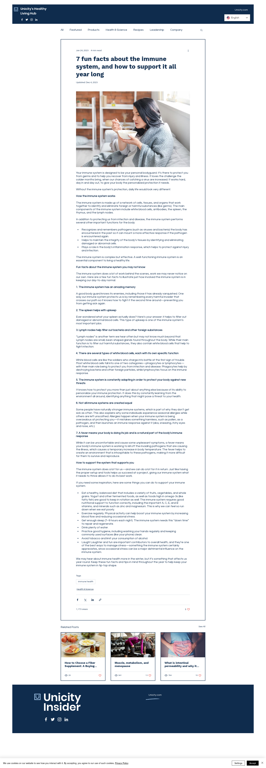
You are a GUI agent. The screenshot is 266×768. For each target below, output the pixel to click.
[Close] (262, 763)
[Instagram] (31, 19)
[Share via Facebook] (77, 599)
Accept (252, 763)
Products (93, 29)
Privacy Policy (121, 763)
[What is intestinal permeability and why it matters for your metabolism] (183, 645)
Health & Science (116, 29)
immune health (85, 582)
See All (202, 627)
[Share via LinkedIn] (92, 599)
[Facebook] (22, 19)
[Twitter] (26, 19)
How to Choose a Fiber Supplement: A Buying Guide (80, 664)
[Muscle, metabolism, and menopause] (133, 645)
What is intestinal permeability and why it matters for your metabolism (181, 664)
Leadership (157, 29)
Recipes (138, 29)
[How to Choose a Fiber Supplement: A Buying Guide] (83, 645)
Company (176, 29)
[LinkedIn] (36, 19)
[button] (201, 30)
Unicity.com (155, 695)
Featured (76, 29)
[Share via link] (100, 599)
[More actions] (188, 50)
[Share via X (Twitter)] (85, 599)
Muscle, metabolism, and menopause (132, 664)
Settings (238, 763)
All (62, 29)
